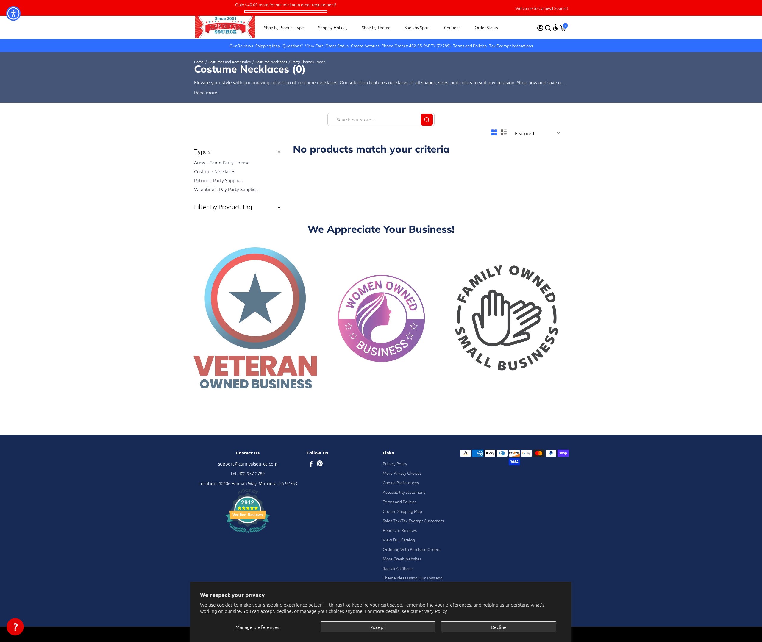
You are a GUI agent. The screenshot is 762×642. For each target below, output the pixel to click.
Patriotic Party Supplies (218, 180)
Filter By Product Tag (223, 206)
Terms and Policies (470, 46)
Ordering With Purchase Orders (411, 549)
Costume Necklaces (271, 61)
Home (199, 61)
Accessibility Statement (404, 492)
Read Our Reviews (400, 530)
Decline (499, 627)
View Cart (314, 46)
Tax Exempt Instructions (511, 46)
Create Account (365, 46)
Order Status (486, 27)
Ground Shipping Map (402, 511)
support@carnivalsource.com (247, 463)
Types (202, 151)
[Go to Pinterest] (320, 464)
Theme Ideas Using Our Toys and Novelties (413, 581)
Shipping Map (267, 46)
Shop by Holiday (333, 27)
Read (199, 92)
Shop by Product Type (284, 27)
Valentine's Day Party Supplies (226, 189)
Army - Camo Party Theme (222, 162)
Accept (378, 627)
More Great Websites (402, 559)
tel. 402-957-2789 (248, 473)
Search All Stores (398, 568)
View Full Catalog (399, 540)
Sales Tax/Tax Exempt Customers (413, 521)
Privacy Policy (433, 610)
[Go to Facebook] (311, 464)
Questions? (292, 46)
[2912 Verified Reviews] (247, 534)
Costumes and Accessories (229, 61)
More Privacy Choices (402, 473)
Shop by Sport (417, 27)
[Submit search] (427, 120)
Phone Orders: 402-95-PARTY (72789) (416, 46)
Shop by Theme (376, 27)
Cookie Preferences (401, 482)
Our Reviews (241, 46)
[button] (15, 626)
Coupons (452, 27)
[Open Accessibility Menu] (555, 27)
